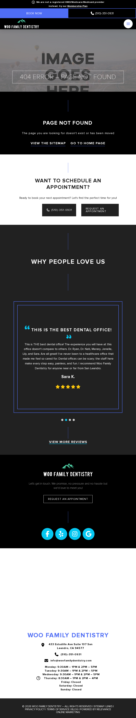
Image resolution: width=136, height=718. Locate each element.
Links (109, 706)
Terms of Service (58, 709)
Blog (74, 709)
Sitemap (99, 706)
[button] (128, 23)
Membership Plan (77, 6)
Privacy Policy (35, 709)
